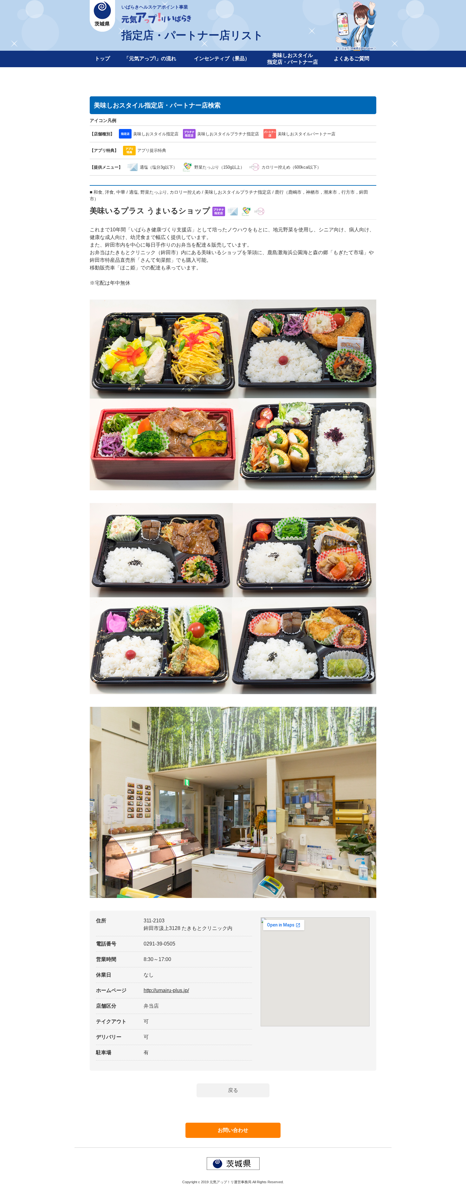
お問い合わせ (233, 1130)
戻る (233, 1090)
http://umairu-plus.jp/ (166, 990)
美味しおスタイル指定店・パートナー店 (292, 59)
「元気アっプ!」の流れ (150, 58)
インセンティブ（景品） (222, 58)
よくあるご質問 (351, 58)
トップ (102, 58)
